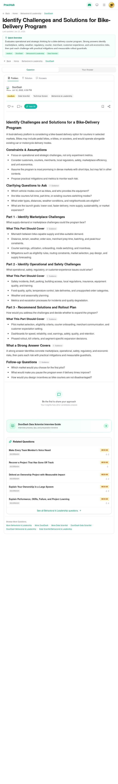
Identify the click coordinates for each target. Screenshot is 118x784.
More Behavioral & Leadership (19, 525)
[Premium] (111, 5)
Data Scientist (52, 53)
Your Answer (87, 69)
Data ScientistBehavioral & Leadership (55, 529)
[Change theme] (97, 5)
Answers (43, 78)
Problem (14, 78)
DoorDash (48, 13)
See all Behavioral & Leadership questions (57, 510)
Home (15, 13)
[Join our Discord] (89, 5)
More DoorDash (41, 525)
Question (31, 69)
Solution (28, 78)
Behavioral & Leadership (31, 13)
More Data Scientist (59, 525)
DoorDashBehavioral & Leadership (21, 529)
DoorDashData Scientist (81, 525)
